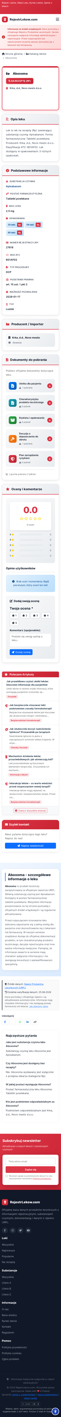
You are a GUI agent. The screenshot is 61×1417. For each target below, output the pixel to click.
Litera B (6, 1288)
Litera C (6, 1294)
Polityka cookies (11, 1353)
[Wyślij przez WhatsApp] (20, 1022)
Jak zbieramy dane (38, 1006)
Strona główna (14, 53)
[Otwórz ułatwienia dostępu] (55, 1411)
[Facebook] (5, 1230)
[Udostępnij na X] (12, 1022)
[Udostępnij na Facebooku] (5, 1022)
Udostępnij (17, 103)
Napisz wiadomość (32, 845)
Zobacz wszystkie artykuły (32, 810)
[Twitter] (20, 1230)
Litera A (6, 1282)
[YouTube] (28, 1230)
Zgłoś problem (10, 1359)
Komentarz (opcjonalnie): (25, 630)
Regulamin (8, 1332)
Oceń (15, 95)
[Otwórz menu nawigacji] (57, 19)
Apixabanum (13, 186)
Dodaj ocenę (22, 652)
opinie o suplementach (24, 1394)
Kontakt (6, 1326)
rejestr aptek (30, 1398)
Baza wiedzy (9, 1315)
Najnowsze (8, 1250)
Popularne (8, 1256)
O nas (5, 1309)
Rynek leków (9, 1320)
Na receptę (8, 1262)
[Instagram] (13, 1230)
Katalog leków (37, 53)
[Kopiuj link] (35, 1022)
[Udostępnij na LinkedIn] (27, 1022)
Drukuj (31, 95)
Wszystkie (8, 1244)
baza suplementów (48, 1394)
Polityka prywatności (42, 1178)
